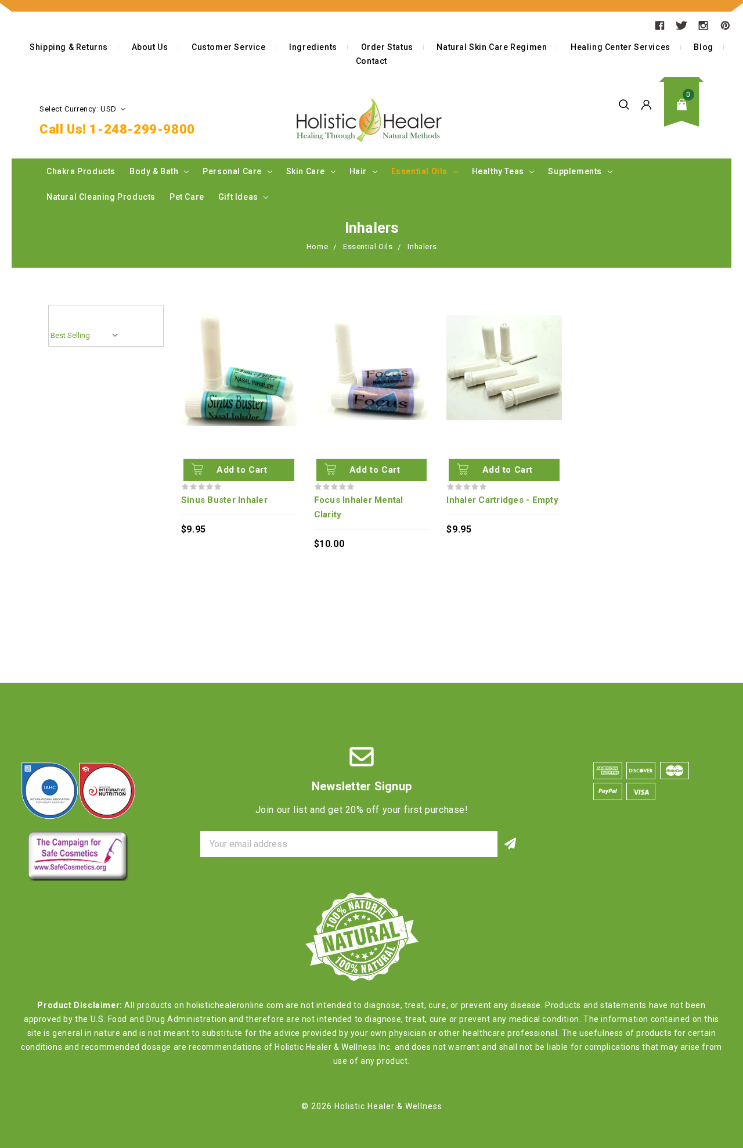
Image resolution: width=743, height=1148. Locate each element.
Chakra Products (81, 171)
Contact (371, 61)
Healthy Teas (499, 171)
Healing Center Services (620, 47)
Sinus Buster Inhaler (224, 500)
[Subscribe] (510, 844)
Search (624, 104)
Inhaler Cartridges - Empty (502, 500)
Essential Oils (420, 171)
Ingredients (313, 47)
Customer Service (229, 47)
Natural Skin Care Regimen (492, 47)
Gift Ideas (239, 196)
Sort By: (70, 315)
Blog (703, 47)
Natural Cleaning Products (101, 196)
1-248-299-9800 (141, 129)
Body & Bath (155, 171)
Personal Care (233, 171)
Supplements (576, 171)
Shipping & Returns (69, 47)
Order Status (387, 47)
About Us (150, 47)
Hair (359, 171)
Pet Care (186, 196)
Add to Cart (242, 470)
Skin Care (306, 171)
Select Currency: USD (79, 109)
